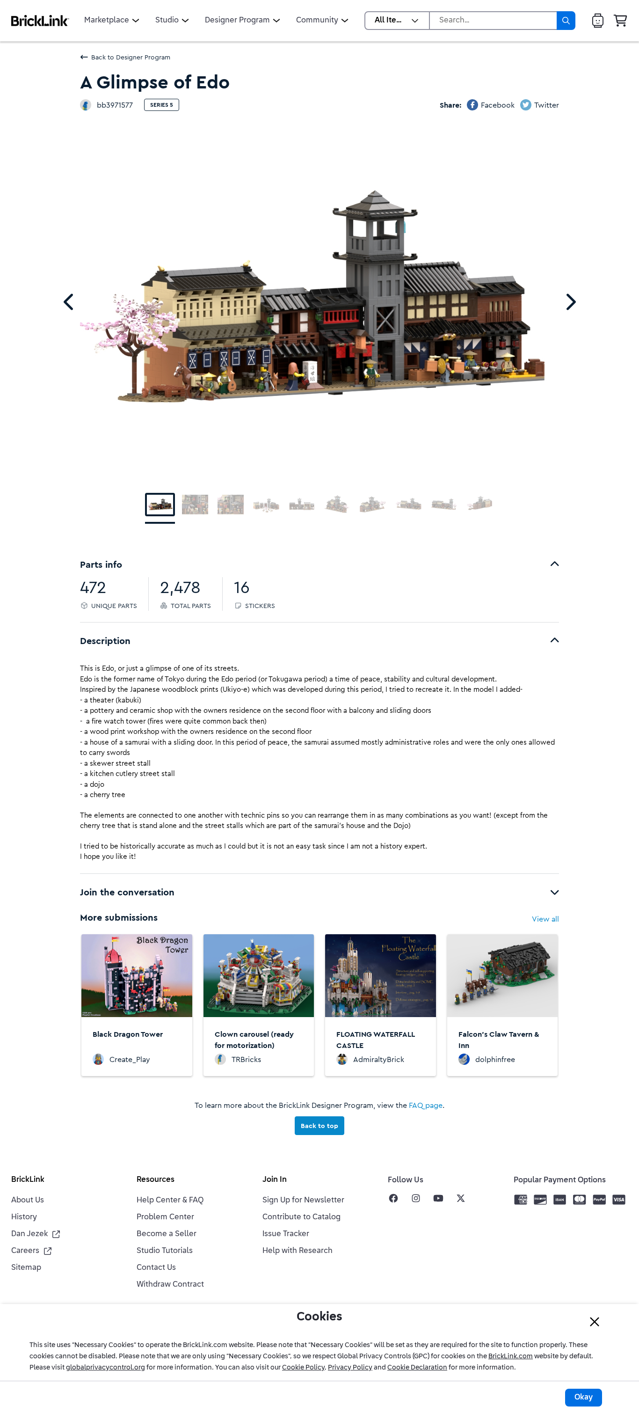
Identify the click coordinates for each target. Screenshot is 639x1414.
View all (545, 918)
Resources (155, 1180)
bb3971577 (115, 105)
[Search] (566, 20)
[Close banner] (594, 1321)
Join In (274, 1180)
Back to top (319, 1125)
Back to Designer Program (130, 57)
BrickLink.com (510, 1356)
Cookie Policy (303, 1367)
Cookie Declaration (417, 1367)
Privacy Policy (350, 1367)
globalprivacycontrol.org (105, 1367)
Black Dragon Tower (128, 1034)
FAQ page (426, 1105)
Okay (583, 1397)
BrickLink (27, 1180)
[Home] (40, 20)
